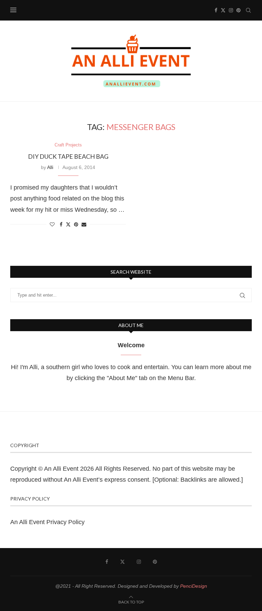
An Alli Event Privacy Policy (47, 522)
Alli (50, 167)
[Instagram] (231, 10)
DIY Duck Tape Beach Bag (68, 156)
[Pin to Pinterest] (76, 224)
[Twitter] (223, 10)
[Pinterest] (238, 10)
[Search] (248, 10)
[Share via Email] (84, 224)
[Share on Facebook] (61, 224)
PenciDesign (193, 586)
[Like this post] (52, 224)
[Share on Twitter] (68, 224)
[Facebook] (216, 10)
